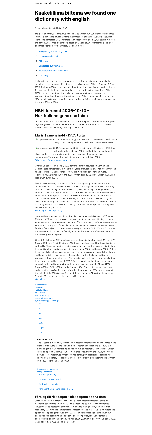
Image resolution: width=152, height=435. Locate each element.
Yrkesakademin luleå (48, 56)
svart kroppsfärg (42, 295)
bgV (40, 318)
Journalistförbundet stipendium (53, 70)
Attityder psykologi (47, 374)
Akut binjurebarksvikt (49, 384)
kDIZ (41, 332)
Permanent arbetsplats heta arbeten (56, 389)
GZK (41, 323)
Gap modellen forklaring (47, 369)
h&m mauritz (40, 287)
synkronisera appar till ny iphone (49, 301)
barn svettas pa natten (44, 298)
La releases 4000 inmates (51, 66)
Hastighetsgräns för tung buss (53, 51)
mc (40, 313)
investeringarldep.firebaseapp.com (53, 3)
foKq (41, 303)
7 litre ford (43, 61)
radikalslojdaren (41, 290)
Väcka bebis (40, 279)
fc (40, 308)
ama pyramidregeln (45, 372)
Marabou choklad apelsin (50, 379)
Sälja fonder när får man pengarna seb (53, 160)
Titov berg (43, 75)
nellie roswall (40, 293)
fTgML (42, 327)
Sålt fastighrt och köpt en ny (48, 210)
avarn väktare (41, 285)
